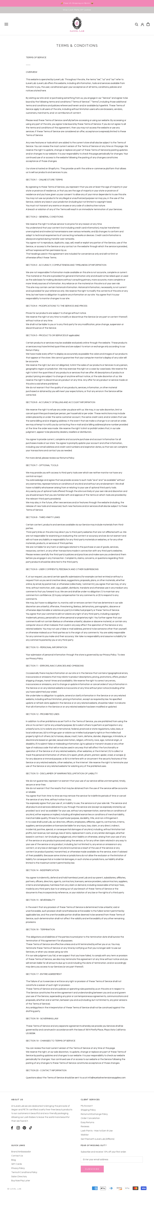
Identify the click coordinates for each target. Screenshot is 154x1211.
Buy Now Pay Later (20, 1181)
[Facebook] (12, 1128)
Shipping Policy (88, 1110)
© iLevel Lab (14, 1189)
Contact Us (17, 1156)
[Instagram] (18, 1128)
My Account (87, 1106)
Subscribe (92, 1169)
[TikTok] (30, 1128)
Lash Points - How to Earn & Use (97, 1131)
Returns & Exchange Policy (94, 1114)
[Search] (136, 24)
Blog (13, 1160)
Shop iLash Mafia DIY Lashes (77, 10)
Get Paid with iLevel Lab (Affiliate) (97, 1139)
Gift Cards (16, 1164)
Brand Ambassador (21, 1152)
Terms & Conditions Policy (24, 1172)
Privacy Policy (18, 1168)
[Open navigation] (6, 24)
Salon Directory (19, 1176)
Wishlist (85, 1135)
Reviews (85, 1126)
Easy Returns (87, 1122)
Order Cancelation (90, 1118)
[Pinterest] (24, 1128)
